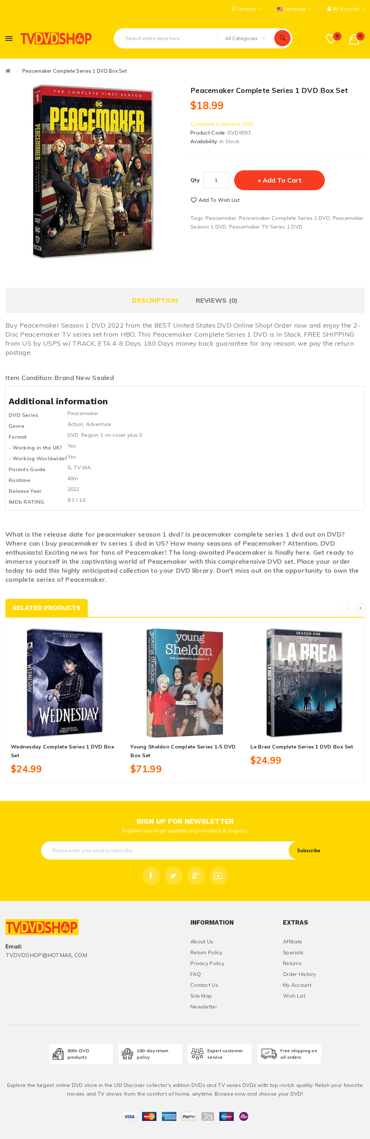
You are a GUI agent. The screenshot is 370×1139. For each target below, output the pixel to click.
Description (155, 300)
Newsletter (203, 1006)
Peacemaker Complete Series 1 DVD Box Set (74, 71)
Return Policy (206, 952)
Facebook (151, 876)
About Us (201, 941)
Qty (195, 180)
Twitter (174, 876)
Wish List (294, 996)
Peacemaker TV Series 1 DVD (265, 226)
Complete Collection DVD (221, 124)
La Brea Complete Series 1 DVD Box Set (301, 746)
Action (75, 424)
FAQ (195, 974)
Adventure (99, 424)
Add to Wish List (219, 200)
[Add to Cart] (49, 729)
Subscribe (308, 850)
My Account (297, 985)
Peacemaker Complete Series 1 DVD (284, 218)
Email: (13, 947)
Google (196, 876)
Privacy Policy (207, 963)
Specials (293, 952)
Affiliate (292, 941)
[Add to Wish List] (65, 729)
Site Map (201, 996)
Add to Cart (282, 180)
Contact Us (204, 985)
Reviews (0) (217, 300)
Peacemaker (221, 218)
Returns (292, 963)
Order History (299, 974)
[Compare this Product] (81, 729)
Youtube (219, 876)
